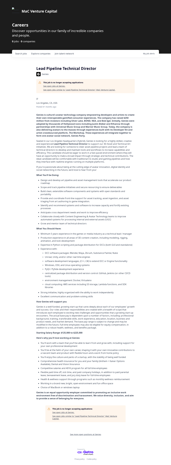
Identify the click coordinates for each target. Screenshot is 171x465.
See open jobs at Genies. (54, 86)
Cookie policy (91, 459)
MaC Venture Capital (39, 11)
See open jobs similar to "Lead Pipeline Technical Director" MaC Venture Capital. (79, 90)
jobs (21, 53)
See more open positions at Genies (85, 434)
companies (40, 53)
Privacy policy (80, 459)
